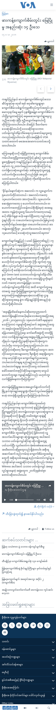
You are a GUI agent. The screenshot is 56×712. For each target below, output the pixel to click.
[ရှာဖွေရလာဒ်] (49, 708)
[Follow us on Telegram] (33, 625)
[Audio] (37, 708)
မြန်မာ (5, 13)
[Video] (25, 708)
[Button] (49, 41)
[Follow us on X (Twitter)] (12, 625)
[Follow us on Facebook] (5, 625)
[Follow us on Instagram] (26, 625)
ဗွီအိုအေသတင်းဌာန (17, 490)
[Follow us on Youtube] (19, 625)
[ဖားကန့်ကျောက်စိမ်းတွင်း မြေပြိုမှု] (28, 60)
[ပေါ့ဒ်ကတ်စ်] (47, 625)
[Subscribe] (5, 632)
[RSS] (40, 625)
